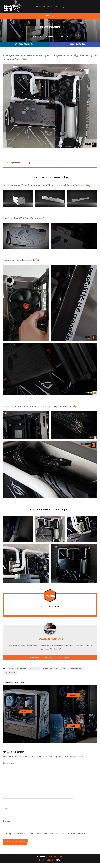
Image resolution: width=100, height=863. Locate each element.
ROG (63, 668)
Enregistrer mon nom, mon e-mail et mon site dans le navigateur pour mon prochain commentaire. (46, 833)
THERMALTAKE (75, 668)
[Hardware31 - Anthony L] (50, 629)
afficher (26, 163)
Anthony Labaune (56, 857)
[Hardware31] (13, 6)
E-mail (6, 809)
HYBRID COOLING (50, 668)
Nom (6, 796)
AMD (11, 668)
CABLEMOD (21, 668)
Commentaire (9, 763)
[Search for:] (50, 6)
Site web (6, 821)
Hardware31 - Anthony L (43, 36)
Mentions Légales (45, 860)
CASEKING (34, 668)
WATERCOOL (10, 673)
